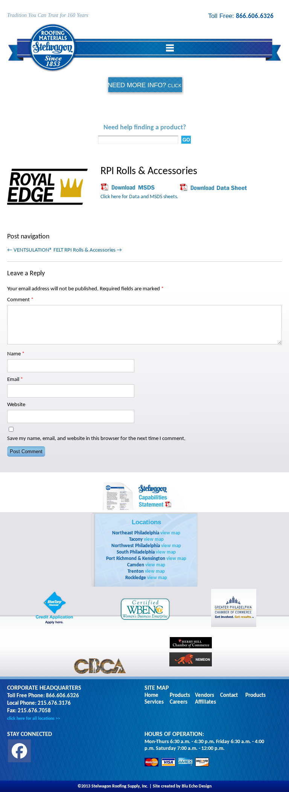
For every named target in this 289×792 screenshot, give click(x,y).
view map (170, 533)
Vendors (204, 695)
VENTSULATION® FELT (35, 250)
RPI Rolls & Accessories (93, 250)
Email (15, 379)
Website (16, 405)
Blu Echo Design (196, 786)
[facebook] (19, 750)
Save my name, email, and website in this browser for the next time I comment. (96, 439)
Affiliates (205, 702)
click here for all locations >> (33, 718)
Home (151, 695)
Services (154, 702)
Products (180, 695)
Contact (229, 695)
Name (15, 354)
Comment (20, 300)
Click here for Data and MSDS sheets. (139, 197)
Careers (178, 702)
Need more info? (144, 95)
